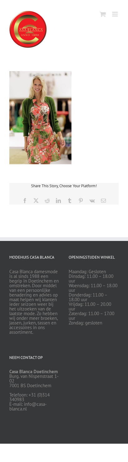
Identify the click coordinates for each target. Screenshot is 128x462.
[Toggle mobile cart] (103, 14)
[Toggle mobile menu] (115, 14)
